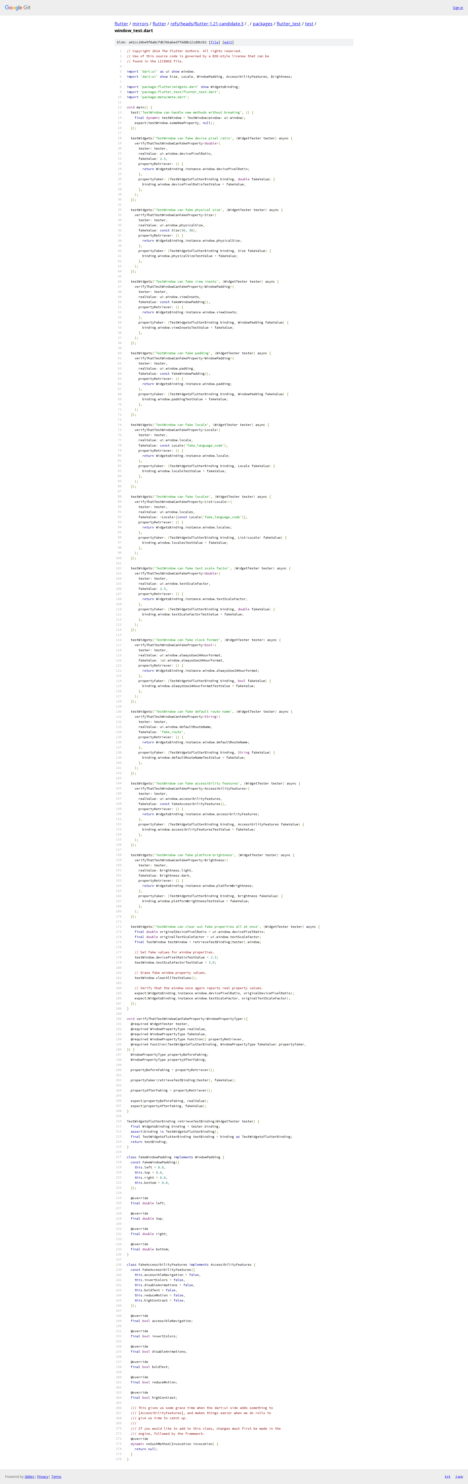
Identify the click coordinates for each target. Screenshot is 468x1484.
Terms (56, 1476)
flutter (121, 24)
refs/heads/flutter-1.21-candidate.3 (207, 24)
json (459, 1476)
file (214, 42)
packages (263, 24)
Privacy (42, 1476)
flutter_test (289, 24)
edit (228, 42)
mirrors (140, 24)
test (309, 24)
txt (447, 1476)
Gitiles (29, 1476)
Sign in (458, 7)
